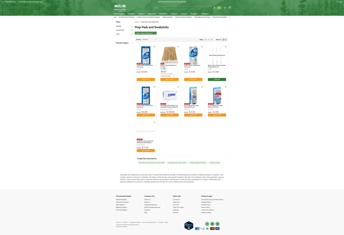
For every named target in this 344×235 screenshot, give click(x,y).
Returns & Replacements (152, 207)
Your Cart (176, 205)
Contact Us (176, 199)
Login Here (176, 202)
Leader (209, 69)
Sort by (138, 39)
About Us (147, 199)
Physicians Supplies (122, 202)
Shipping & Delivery (150, 205)
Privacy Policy (205, 205)
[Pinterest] (217, 224)
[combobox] (185, 7)
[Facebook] (207, 224)
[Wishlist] (224, 7)
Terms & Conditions (207, 210)
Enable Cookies (206, 212)
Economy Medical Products (198, 162)
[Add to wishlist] (154, 46)
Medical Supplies (119, 14)
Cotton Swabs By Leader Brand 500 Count (191, 106)
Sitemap (175, 212)
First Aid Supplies (121, 210)
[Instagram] (212, 224)
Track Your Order (178, 207)
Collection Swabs (215, 162)
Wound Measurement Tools (196, 17)
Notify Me (217, 79)
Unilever (139, 69)
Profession (184, 14)
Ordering (147, 210)
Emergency (194, 14)
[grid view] (223, 40)
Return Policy (205, 207)
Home (137, 22)
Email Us (147, 202)
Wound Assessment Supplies (177, 17)
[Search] (219, 7)
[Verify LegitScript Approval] (188, 225)
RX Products (163, 14)
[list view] (226, 40)
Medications (152, 14)
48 (211, 39)
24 (205, 39)
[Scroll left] (112, 17)
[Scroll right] (232, 17)
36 (208, 39)
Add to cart (146, 79)
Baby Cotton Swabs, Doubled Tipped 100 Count (217, 66)
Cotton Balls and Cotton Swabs (177, 162)
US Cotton (186, 109)
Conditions (174, 14)
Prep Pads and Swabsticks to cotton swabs (151, 162)
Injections (141, 14)
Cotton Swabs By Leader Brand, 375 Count (215, 106)
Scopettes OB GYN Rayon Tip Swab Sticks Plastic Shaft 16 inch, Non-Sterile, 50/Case (169, 107)
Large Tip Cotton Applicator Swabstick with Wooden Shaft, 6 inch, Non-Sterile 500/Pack (145, 143)
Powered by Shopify (121, 226)
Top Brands (205, 14)
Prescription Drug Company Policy (212, 199)
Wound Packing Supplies (214, 17)
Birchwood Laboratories (166, 109)
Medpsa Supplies (121, 207)
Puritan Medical (141, 145)
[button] (214, 7)
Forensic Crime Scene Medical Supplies (142, 17)
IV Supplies (131, 14)
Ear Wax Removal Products (121, 17)
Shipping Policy (206, 202)
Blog (145, 212)
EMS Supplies (120, 205)
